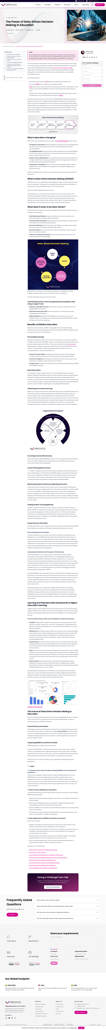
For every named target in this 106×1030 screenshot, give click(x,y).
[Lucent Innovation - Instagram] (12, 1018)
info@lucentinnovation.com (93, 1)
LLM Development (39, 1011)
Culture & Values (59, 1004)
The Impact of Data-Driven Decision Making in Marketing (44, 862)
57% (30, 87)
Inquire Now (92, 85)
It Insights (11, 46)
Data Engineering (39, 1006)
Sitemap (99, 1024)
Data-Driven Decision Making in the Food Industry (42, 865)
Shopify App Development (41, 1016)
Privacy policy (93, 1024)
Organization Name (81, 951)
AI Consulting (38, 1009)
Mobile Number (79, 956)
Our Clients (58, 1013)
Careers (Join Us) (59, 1011)
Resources (5, 46)
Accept (81, 1028)
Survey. (61, 95)
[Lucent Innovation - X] (15, 1018)
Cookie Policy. (73, 1028)
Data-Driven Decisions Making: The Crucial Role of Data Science (46, 855)
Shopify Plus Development (41, 1013)
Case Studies (85, 5)
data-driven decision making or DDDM (62, 68)
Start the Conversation (53, 887)
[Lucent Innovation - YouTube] (9, 1018)
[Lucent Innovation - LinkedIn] (6, 1018)
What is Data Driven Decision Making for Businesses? (43, 850)
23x (47, 81)
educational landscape (63, 141)
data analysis (72, 344)
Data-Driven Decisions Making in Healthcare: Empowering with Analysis (48, 857)
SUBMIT (54, 963)
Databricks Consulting (40, 1004)
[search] (92, 4)
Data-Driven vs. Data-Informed (37, 852)
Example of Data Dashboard (34, 707)
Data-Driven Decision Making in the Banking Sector (42, 860)
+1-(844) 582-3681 (80, 1)
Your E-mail (54, 956)
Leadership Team (59, 1006)
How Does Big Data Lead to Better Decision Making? (43, 868)
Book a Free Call (81, 1012)
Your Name (53, 951)
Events (57, 1009)
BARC (37, 84)
